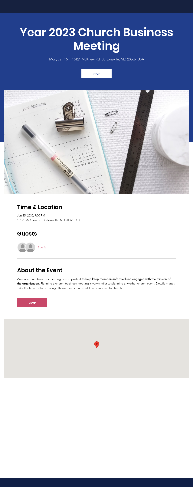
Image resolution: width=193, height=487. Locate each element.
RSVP (96, 74)
